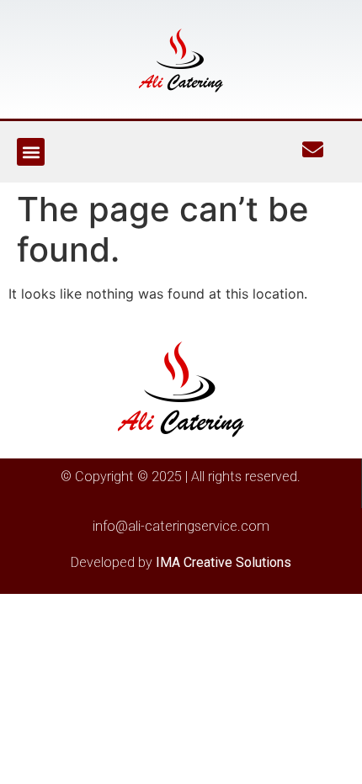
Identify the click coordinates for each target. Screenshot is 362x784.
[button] (31, 152)
